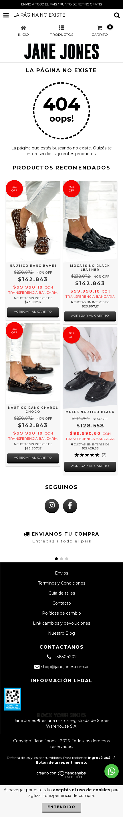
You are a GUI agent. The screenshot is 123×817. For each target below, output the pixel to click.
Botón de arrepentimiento (62, 762)
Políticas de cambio (61, 613)
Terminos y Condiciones (61, 583)
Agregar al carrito (33, 311)
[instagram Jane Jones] (52, 506)
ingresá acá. (99, 757)
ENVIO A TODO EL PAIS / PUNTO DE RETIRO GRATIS (61, 4)
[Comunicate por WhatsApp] (111, 771)
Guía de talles (61, 593)
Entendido (61, 807)
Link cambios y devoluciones (61, 623)
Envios (61, 573)
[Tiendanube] (62, 777)
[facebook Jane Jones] (70, 506)
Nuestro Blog (61, 633)
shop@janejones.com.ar (65, 666)
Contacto (61, 603)
